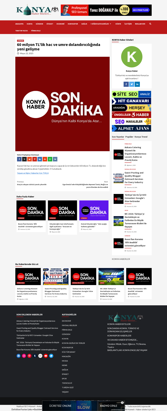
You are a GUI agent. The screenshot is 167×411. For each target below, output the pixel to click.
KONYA (29, 24)
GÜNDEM (39, 24)
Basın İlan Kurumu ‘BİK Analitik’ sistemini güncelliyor (135, 242)
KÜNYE (118, 24)
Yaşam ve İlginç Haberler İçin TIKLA (33, 173)
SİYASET (49, 24)
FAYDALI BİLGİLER (130, 169)
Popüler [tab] (129, 136)
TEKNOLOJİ (67, 383)
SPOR (126, 210)
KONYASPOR (73, 24)
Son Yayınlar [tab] (118, 136)
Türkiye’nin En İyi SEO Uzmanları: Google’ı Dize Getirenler (135, 198)
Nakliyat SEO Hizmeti (25, 406)
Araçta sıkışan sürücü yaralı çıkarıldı (31, 183)
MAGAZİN (66, 356)
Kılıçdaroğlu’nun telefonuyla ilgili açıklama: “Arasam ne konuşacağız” (62, 226)
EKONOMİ (60, 24)
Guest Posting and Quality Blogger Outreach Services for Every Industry (56, 291)
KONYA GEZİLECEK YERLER (73, 343)
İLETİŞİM (128, 24)
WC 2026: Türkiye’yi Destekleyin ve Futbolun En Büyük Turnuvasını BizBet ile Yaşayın (136, 220)
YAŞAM (65, 392)
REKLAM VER (140, 24)
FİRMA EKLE (36, 30)
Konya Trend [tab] (141, 136)
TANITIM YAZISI (21, 30)
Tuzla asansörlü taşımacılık (139, 406)
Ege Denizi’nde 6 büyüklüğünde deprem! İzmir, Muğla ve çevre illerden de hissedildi (85, 184)
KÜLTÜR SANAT (68, 352)
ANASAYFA (19, 24)
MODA (65, 361)
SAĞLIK (84, 24)
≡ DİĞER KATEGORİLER (100, 24)
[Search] (150, 24)
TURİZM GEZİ (67, 387)
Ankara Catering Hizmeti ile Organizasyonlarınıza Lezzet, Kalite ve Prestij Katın (135, 153)
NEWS (64, 365)
